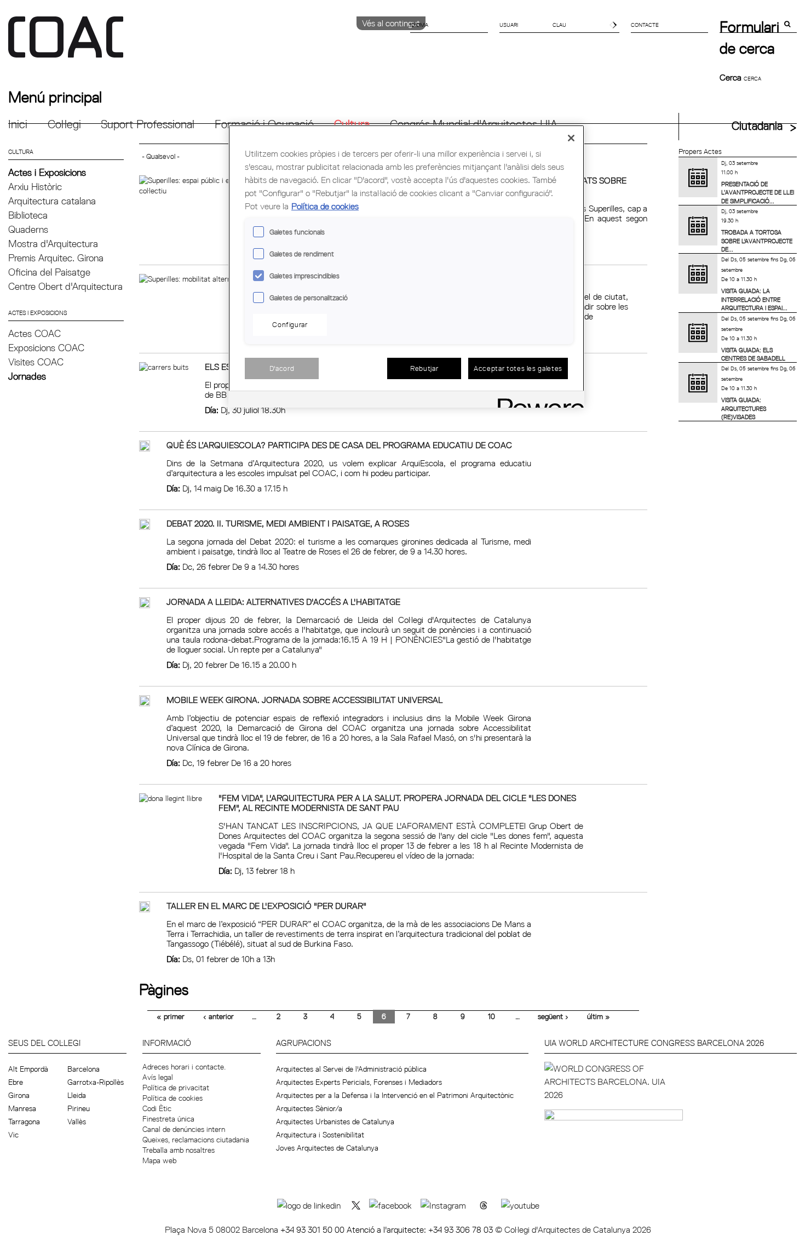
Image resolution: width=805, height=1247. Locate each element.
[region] (406, 266)
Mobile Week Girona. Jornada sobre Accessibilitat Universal (304, 700)
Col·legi (64, 124)
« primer (171, 1016)
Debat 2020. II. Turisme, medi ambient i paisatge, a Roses (287, 523)
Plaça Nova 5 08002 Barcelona (222, 1229)
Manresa (22, 1108)
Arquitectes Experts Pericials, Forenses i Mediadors (359, 1082)
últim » (598, 1016)
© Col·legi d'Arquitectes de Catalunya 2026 (573, 1229)
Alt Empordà (28, 1069)
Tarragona (24, 1121)
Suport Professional (147, 124)
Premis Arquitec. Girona (56, 257)
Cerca (732, 77)
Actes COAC (34, 333)
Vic (13, 1135)
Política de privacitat (175, 1087)
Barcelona (83, 1069)
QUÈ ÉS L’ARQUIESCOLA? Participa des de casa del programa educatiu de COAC (339, 445)
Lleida (76, 1095)
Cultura (352, 124)
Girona (19, 1095)
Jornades (27, 376)
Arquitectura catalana (52, 201)
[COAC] (205, 43)
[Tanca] (571, 138)
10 (491, 1016)
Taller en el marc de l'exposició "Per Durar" (266, 906)
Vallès (76, 1121)
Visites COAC (36, 362)
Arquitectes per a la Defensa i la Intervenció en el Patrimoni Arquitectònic (395, 1095)
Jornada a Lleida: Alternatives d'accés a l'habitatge (283, 602)
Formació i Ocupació (264, 124)
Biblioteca (28, 215)
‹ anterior (218, 1016)
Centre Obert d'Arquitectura (65, 286)
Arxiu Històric (35, 186)
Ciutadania (757, 126)
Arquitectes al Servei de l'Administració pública (351, 1069)
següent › (553, 1016)
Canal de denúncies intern (183, 1129)
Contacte (645, 24)
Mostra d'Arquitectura (53, 243)
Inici (17, 124)
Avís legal (157, 1077)
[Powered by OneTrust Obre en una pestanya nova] (537, 401)
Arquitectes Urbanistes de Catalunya (335, 1121)
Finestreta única (168, 1119)
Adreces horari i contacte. (184, 1067)
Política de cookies (172, 1098)
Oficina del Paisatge (49, 272)
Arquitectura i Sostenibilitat (320, 1135)
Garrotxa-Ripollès (95, 1082)
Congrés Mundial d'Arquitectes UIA (473, 124)
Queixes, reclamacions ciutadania (195, 1140)
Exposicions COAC (46, 347)
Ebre (15, 1082)
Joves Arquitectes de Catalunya (327, 1148)
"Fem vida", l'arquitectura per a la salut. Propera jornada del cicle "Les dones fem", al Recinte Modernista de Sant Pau (397, 803)
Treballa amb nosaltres (178, 1150)
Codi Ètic (156, 1108)
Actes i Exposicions (47, 172)
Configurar (290, 324)
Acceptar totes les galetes (518, 368)
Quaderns (28, 229)
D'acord (282, 368)
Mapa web (159, 1160)
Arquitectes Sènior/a (309, 1108)
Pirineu (78, 1108)
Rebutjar (424, 368)
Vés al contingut (391, 23)
